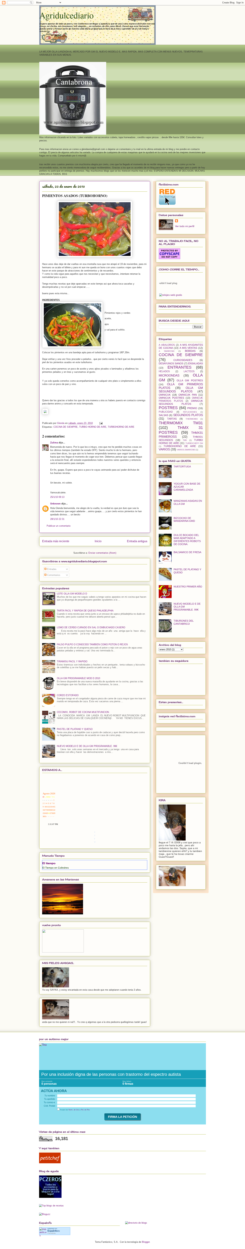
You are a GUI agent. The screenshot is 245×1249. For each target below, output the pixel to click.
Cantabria (52, 1233)
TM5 (185, 440)
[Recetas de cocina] (50, 1162)
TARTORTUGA (182, 466)
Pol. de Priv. (85, 1110)
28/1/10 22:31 (57, 519)
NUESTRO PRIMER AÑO (188, 586)
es (54, 1230)
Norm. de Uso (74, 1110)
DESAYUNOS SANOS (171, 363)
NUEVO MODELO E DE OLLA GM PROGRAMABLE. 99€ (87, 746)
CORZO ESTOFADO (68, 695)
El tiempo (48, 863)
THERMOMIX (192, 419)
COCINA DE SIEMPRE (65, 427)
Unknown (55, 503)
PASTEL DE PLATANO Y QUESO (75, 729)
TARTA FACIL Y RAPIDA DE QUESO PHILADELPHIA (85, 610)
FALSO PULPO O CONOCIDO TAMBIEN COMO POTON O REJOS (92, 644)
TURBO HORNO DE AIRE (92, 427)
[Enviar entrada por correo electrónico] (100, 423)
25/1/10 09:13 (57, 497)
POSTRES (168, 407)
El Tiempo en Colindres (55, 867)
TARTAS (172, 418)
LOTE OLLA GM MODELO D (72, 593)
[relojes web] (168, 291)
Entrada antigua (137, 541)
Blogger (146, 1242)
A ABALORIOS (167, 345)
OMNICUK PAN (187, 394)
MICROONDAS (169, 375)
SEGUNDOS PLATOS (188, 415)
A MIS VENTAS (188, 347)
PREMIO (192, 408)
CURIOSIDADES (182, 360)
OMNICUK (165, 394)
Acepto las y (75, 1110)
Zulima (54, 442)
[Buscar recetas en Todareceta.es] (51, 1205)
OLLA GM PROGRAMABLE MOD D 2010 (78, 678)
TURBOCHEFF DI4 (194, 443)
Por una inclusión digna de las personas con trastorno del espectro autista (111, 1074)
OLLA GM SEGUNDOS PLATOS (181, 389)
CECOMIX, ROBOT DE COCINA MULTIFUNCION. (83, 712)
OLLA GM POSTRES (190, 380)
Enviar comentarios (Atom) (102, 552)
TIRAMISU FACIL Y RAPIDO (72, 661)
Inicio (98, 541)
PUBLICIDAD (166, 412)
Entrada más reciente (55, 541)
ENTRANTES (180, 367)
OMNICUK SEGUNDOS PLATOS (181, 402)
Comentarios (53, 575)
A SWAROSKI (166, 351)
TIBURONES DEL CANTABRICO (184, 622)
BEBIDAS (190, 350)
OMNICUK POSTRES (171, 397)
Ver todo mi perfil (184, 226)
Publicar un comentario (58, 525)
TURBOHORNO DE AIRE (121, 427)
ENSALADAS (195, 363)
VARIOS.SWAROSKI (186, 450)
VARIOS (164, 449)
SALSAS (163, 415)
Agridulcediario (66, 15)
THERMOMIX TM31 (181, 423)
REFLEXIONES (190, 412)
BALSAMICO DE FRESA (187, 552)
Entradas (51, 569)
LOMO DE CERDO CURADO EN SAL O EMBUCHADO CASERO (91, 627)
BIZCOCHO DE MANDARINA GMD (184, 520)
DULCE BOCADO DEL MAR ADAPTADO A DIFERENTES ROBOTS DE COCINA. (187, 539)
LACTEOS (189, 371)
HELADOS (164, 371)
